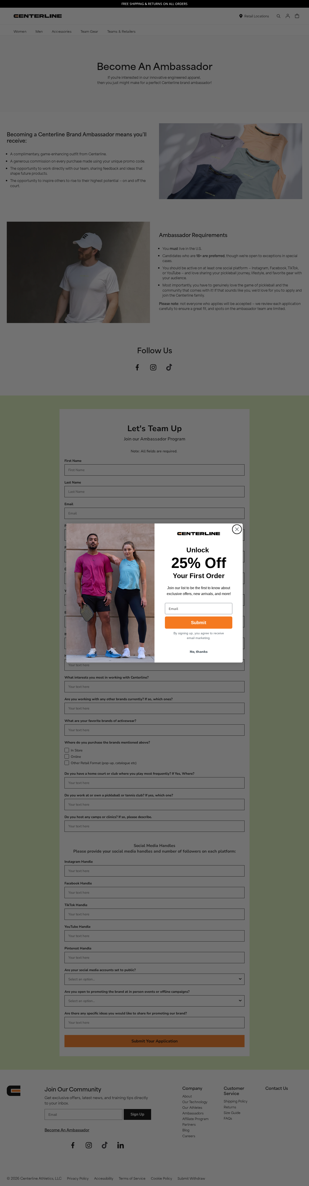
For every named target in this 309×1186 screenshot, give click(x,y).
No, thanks (199, 651)
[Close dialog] (237, 529)
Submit (198, 622)
